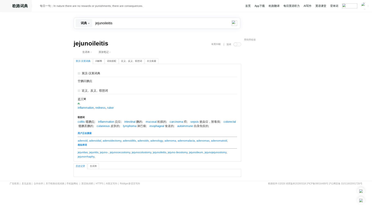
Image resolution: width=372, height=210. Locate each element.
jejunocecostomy (120, 152)
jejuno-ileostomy (178, 152)
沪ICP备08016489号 (317, 183)
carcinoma (176, 121)
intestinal (129, 121)
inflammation (86, 107)
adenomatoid (219, 140)
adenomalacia (186, 140)
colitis (81, 121)
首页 (248, 5)
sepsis (194, 121)
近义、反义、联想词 (95, 90)
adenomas (202, 140)
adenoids (143, 140)
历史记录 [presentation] (80, 166)
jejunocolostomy (141, 152)
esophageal (157, 126)
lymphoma (129, 126)
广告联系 (14, 183)
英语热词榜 (87, 183)
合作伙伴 (38, 183)
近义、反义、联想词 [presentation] (131, 61)
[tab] (83, 61)
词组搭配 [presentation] (111, 61)
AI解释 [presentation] (98, 61)
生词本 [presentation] (93, 166)
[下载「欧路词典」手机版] (361, 191)
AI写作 (308, 5)
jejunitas (83, 152)
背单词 (334, 5)
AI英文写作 (111, 183)
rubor (110, 107)
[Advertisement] (273, 102)
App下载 (260, 5)
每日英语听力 (291, 5)
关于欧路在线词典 (55, 183)
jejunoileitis (159, 152)
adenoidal (95, 140)
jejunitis (93, 152)
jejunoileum (196, 152)
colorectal (230, 121)
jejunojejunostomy (215, 152)
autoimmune (185, 126)
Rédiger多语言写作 (130, 183)
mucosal (151, 121)
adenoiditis (129, 140)
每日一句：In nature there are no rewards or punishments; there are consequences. (91, 5)
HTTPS (99, 183)
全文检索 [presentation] (151, 61)
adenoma (170, 140)
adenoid (83, 140)
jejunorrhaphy (86, 156)
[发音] (37, 6)
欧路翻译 (274, 5)
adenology (156, 140)
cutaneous (103, 126)
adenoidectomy (112, 140)
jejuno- (104, 152)
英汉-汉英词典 (91, 73)
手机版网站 (72, 183)
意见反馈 (26, 183)
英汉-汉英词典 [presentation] (83, 61)
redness (100, 107)
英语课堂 (320, 5)
